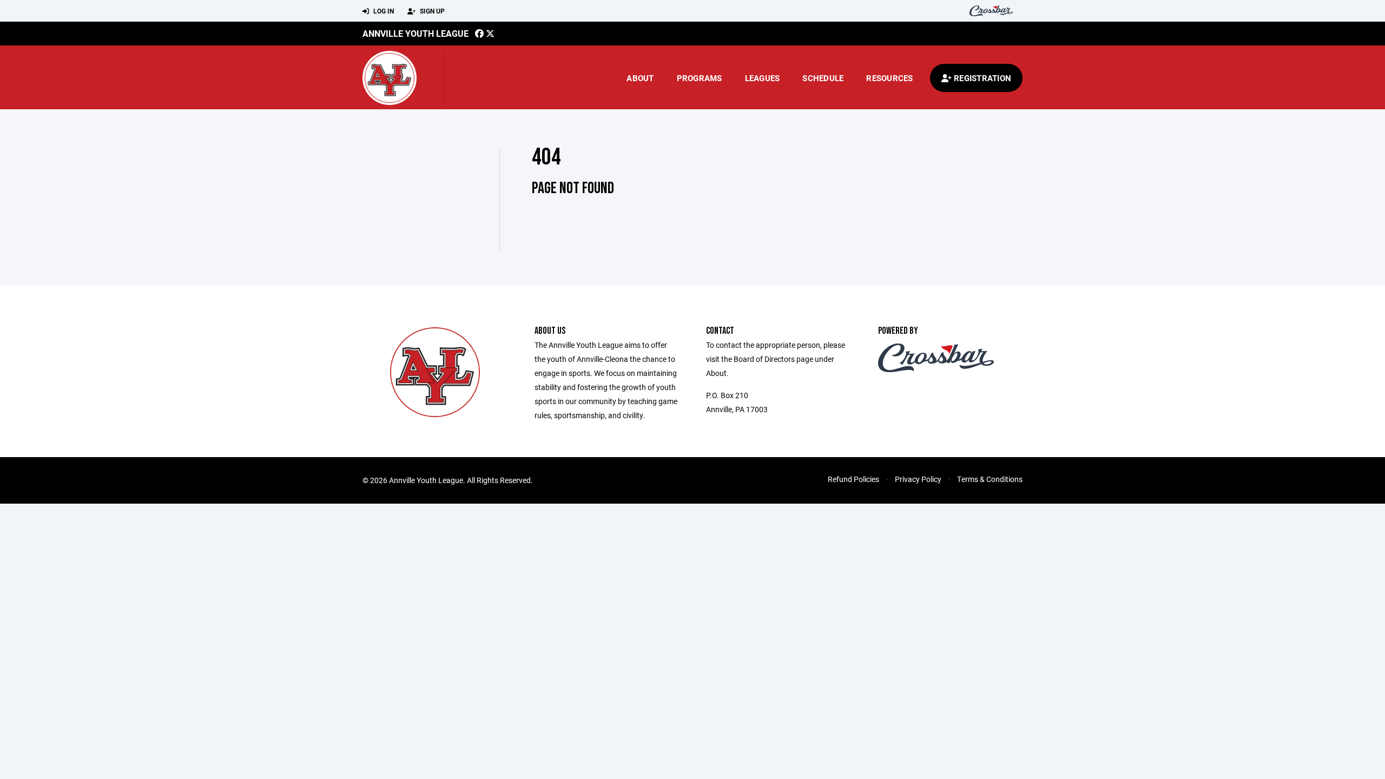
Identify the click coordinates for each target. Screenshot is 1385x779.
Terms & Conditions (990, 479)
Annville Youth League (415, 33)
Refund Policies (853, 479)
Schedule (822, 77)
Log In (383, 10)
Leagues (762, 77)
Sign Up (431, 10)
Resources (889, 77)
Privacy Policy (918, 479)
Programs (699, 77)
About (640, 77)
